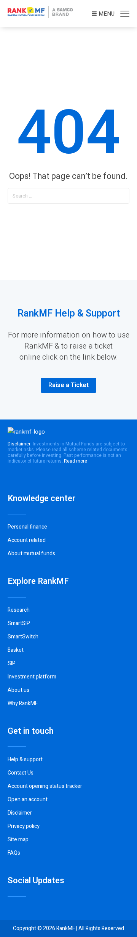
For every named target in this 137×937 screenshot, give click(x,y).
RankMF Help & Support (69, 314)
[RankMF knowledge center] (40, 16)
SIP (12, 663)
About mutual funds (31, 554)
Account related (27, 540)
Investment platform (32, 677)
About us (18, 690)
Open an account (28, 800)
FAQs (14, 853)
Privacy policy (24, 826)
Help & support (25, 759)
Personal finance (27, 527)
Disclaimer (20, 813)
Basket (16, 650)
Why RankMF (23, 703)
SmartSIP (19, 623)
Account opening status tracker (45, 786)
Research (19, 610)
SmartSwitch (23, 637)
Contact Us (20, 773)
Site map (18, 840)
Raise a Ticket (68, 385)
